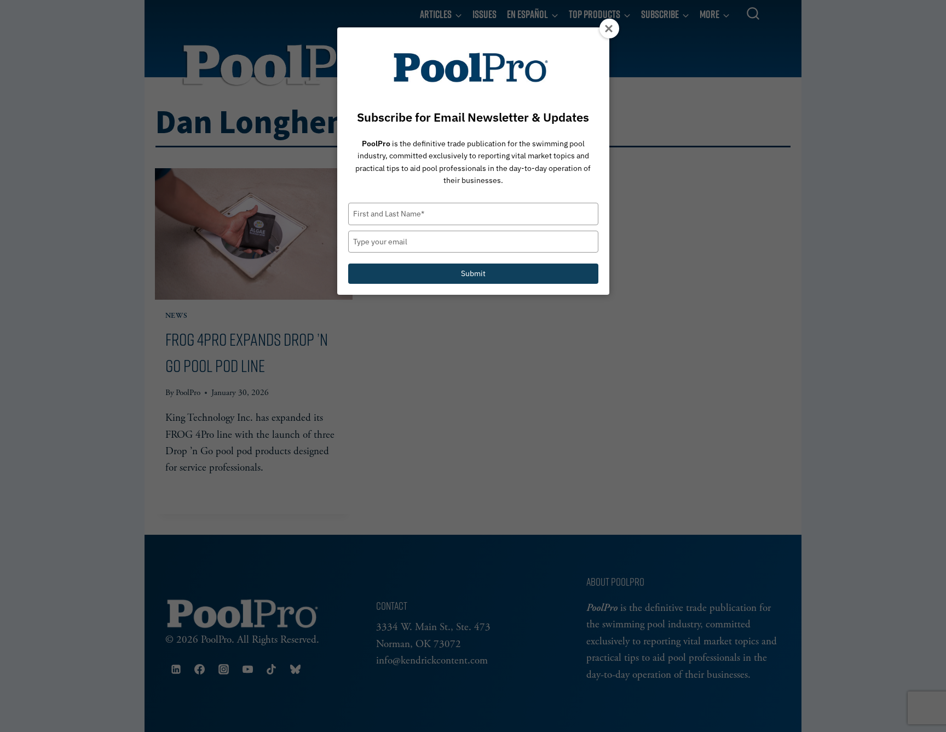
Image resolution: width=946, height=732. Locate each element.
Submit (473, 273)
